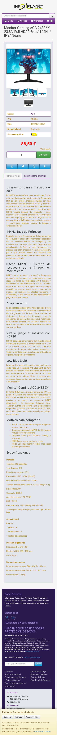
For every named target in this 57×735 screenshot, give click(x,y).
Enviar (38, 664)
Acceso (23, 21)
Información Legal (38, 671)
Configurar (8, 717)
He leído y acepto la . (24, 657)
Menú (10, 21)
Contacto (38, 21)
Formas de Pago (38, 677)
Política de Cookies (42, 731)
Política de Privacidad (32, 651)
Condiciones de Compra (15, 677)
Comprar (43, 154)
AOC (33, 114)
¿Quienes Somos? (13, 680)
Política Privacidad (13, 674)
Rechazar (19, 717)
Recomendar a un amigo (35, 176)
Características (13, 176)
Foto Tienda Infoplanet (40, 680)
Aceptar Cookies (32, 717)
